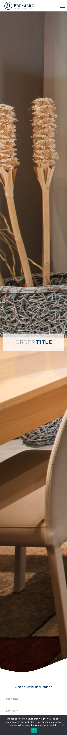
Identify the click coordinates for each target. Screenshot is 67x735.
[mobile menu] (62, 5)
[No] (63, 724)
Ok (34, 730)
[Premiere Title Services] (19, 6)
